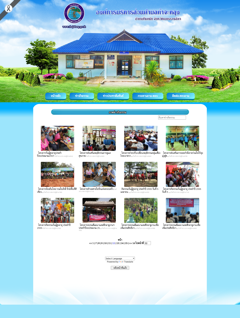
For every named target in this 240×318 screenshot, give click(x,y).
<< (90, 243)
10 (105, 243)
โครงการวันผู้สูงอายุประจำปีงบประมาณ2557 (49, 154)
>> (130, 243)
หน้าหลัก (56, 96)
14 (122, 243)
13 (118, 243)
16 (133, 243)
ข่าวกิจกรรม (81, 96)
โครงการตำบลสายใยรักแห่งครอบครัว (96, 188)
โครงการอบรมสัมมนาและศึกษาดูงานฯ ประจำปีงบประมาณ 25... (96, 226)
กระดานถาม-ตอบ (148, 96)
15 (126, 243)
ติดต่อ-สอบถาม (180, 96)
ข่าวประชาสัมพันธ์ (113, 96)
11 (109, 243)
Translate (128, 261)
